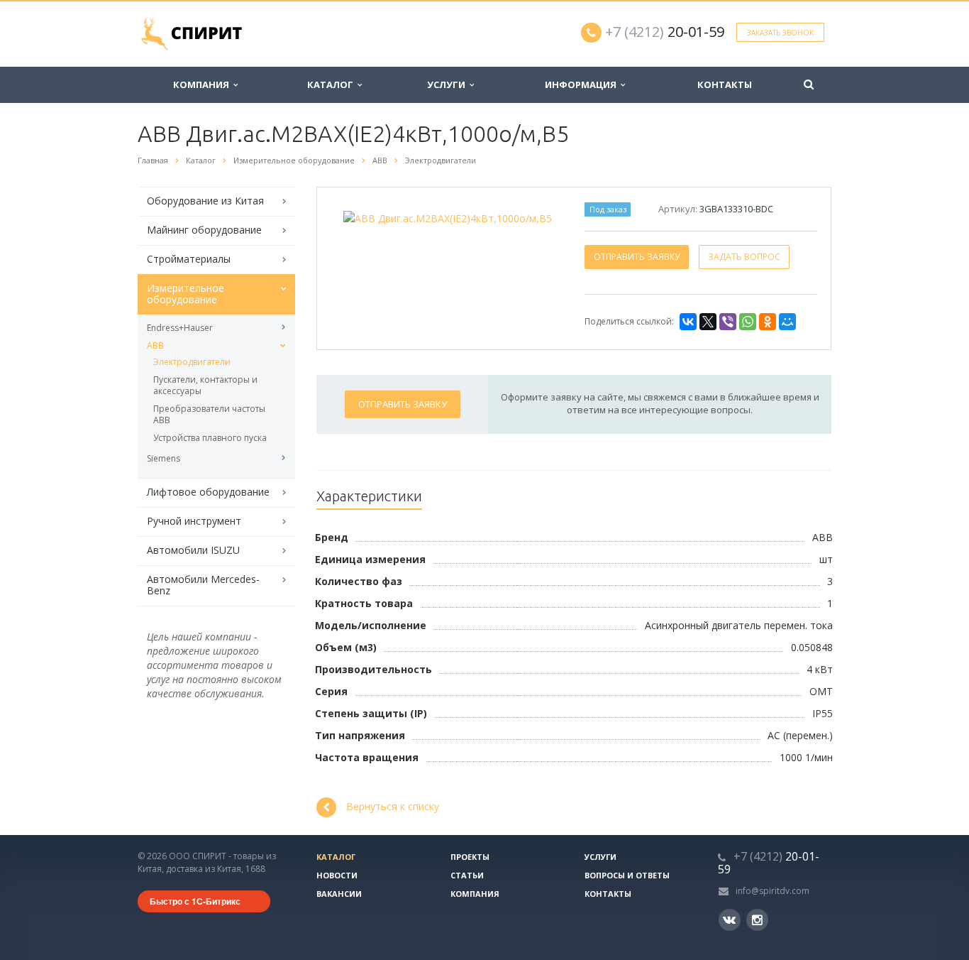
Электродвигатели (192, 362)
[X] (707, 321)
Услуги (448, 84)
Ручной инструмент (194, 521)
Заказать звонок (780, 33)
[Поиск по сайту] (808, 85)
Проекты (469, 856)
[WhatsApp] (747, 321)
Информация (583, 84)
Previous (357, 215)
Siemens (163, 458)
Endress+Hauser (180, 328)
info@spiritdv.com (772, 891)
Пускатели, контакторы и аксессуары (205, 385)
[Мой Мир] (787, 321)
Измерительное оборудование (185, 293)
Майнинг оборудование (204, 229)
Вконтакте (730, 920)
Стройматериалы (189, 259)
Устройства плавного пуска (210, 438)
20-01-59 (664, 31)
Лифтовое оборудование (208, 491)
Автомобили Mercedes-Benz (203, 584)
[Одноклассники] (767, 321)
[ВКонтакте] (688, 321)
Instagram (757, 920)
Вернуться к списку (392, 806)
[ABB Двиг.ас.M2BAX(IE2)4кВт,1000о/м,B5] (447, 217)
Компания (203, 84)
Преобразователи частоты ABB (209, 414)
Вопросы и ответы (627, 875)
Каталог (332, 84)
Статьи (467, 875)
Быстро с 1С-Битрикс (195, 901)
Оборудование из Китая (205, 200)
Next (537, 215)
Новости (337, 875)
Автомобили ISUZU (193, 550)
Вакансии (339, 893)
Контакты (724, 84)
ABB (155, 345)
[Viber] (727, 321)
